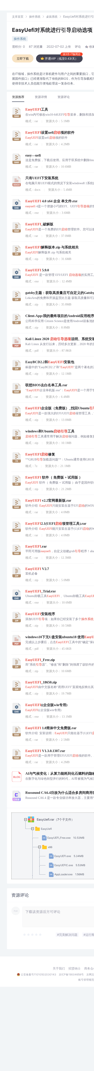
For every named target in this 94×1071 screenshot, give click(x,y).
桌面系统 (51, 16)
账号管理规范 (86, 979)
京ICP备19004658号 (71, 974)
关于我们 (59, 968)
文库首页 (17, 16)
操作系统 (34, 16)
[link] (17, 16)
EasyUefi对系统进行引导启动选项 (52, 30)
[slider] (33, 935)
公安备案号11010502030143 (38, 974)
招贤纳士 (74, 968)
